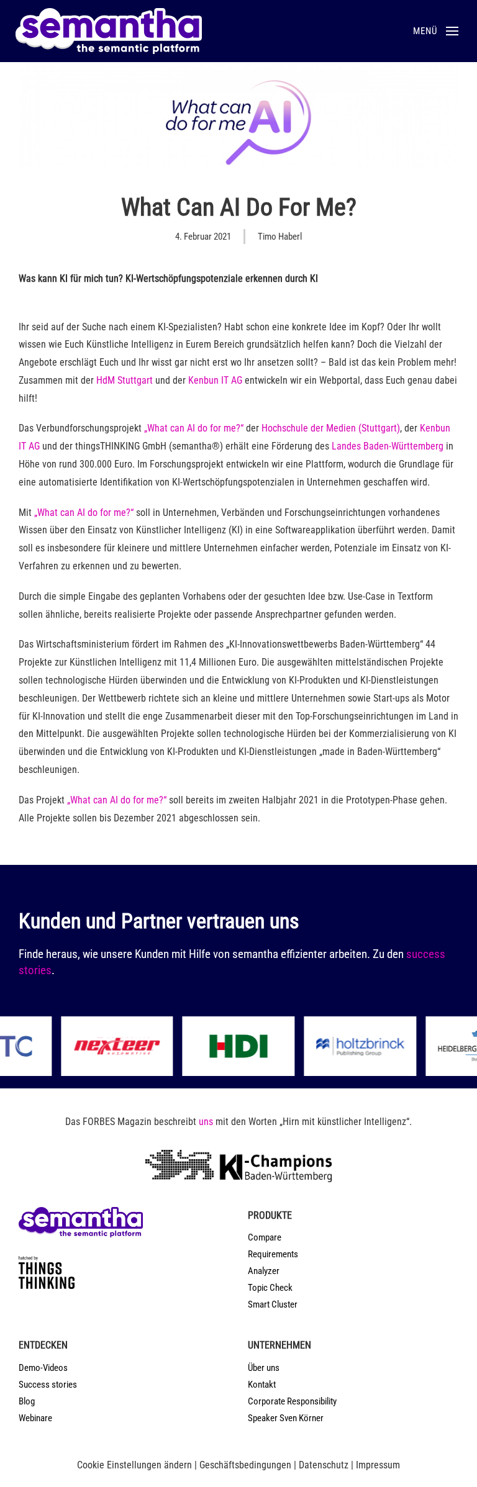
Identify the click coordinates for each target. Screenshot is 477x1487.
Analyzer (263, 1271)
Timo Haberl (280, 236)
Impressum (378, 1465)
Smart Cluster (273, 1304)
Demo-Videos (43, 1367)
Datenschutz (323, 1465)
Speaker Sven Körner (286, 1418)
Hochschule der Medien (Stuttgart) (330, 428)
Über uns (263, 1367)
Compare (264, 1237)
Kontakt (262, 1384)
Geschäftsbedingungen (245, 1465)
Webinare (35, 1418)
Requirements (273, 1254)
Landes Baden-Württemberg (387, 446)
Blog (27, 1401)
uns (206, 1122)
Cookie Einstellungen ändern (134, 1465)
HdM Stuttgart (124, 380)
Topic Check (270, 1287)
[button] (435, 31)
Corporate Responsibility (292, 1401)
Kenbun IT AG (215, 380)
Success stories (48, 1384)
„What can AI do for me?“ (193, 428)
